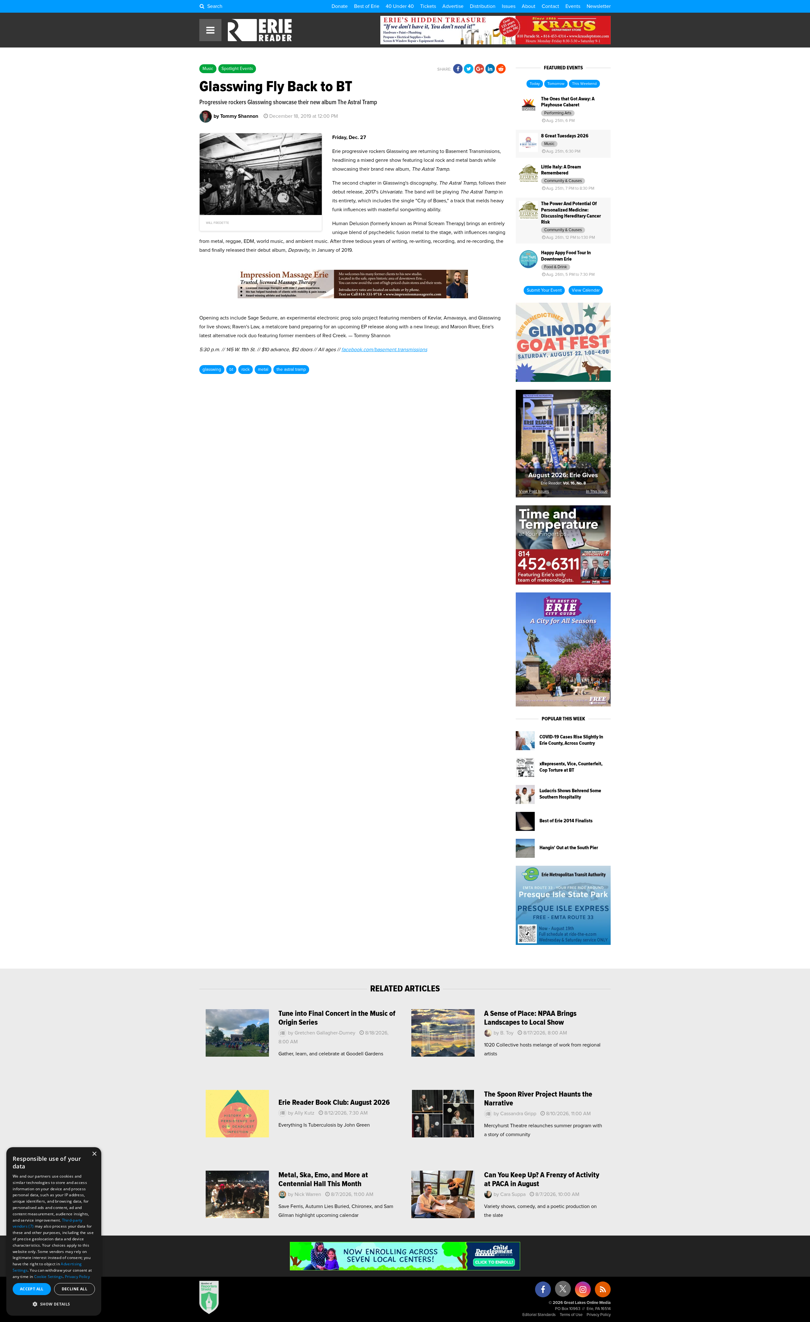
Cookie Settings (48, 1276)
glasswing (211, 369)
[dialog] (53, 1231)
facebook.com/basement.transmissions (384, 349)
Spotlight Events (237, 68)
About (528, 6)
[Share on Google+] (479, 69)
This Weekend (584, 84)
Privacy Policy (599, 1315)
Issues (508, 6)
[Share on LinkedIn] (490, 69)
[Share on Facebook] (458, 69)
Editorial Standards (539, 1315)
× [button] (94, 1154)
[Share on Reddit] (501, 69)
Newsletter (599, 6)
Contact (550, 6)
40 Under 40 (400, 6)
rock (245, 369)
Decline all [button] (74, 1289)
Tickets (428, 6)
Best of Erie (366, 6)
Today (535, 84)
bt (231, 369)
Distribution (482, 6)
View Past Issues (534, 492)
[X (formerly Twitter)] (563, 1291)
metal (263, 369)
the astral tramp (291, 369)
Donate (340, 6)
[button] (54, 1304)
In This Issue (597, 492)
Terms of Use (571, 1315)
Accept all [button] (32, 1289)
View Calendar (586, 290)
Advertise (453, 6)
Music (207, 68)
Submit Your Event (544, 290)
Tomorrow (555, 84)
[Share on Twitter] (468, 69)
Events (572, 6)
